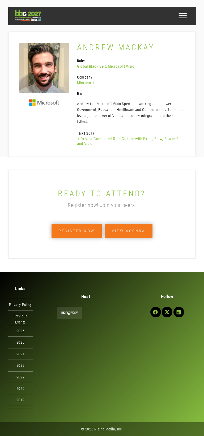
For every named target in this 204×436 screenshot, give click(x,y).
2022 (20, 377)
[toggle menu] (182, 16)
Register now (77, 231)
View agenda (128, 231)
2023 (20, 365)
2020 (20, 388)
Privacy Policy (20, 305)
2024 (20, 354)
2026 (20, 331)
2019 (20, 400)
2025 (20, 342)
